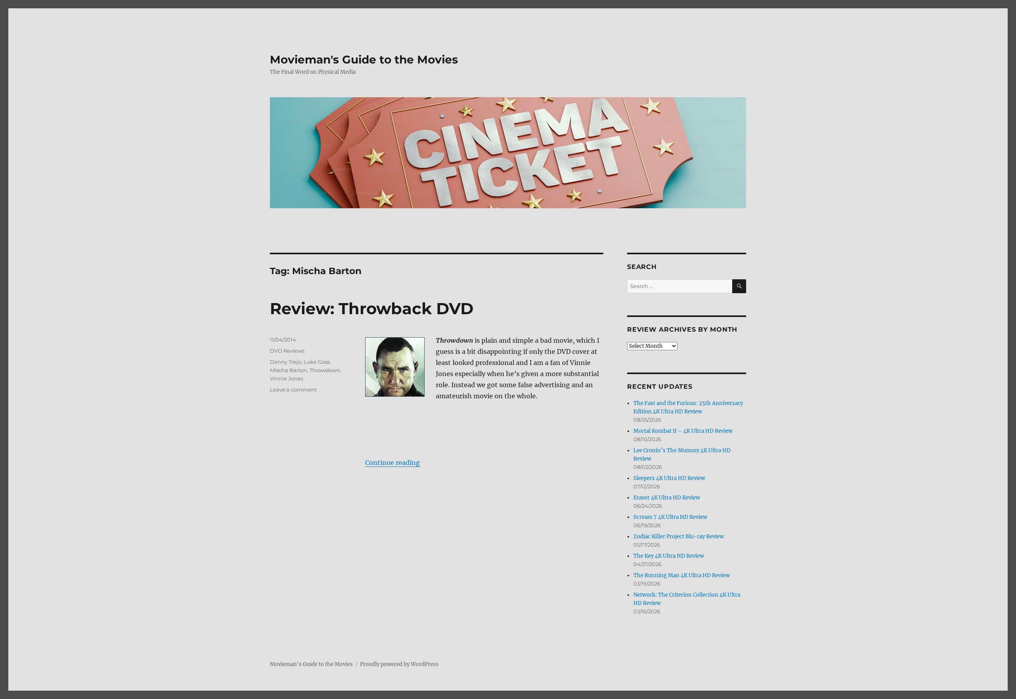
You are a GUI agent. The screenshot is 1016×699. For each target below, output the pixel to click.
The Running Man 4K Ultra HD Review (681, 575)
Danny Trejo (285, 362)
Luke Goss (317, 362)
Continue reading (392, 463)
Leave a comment (293, 389)
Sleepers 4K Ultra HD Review (669, 478)
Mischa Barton (288, 370)
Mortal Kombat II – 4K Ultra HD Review (683, 431)
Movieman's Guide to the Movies (364, 59)
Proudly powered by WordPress (399, 664)
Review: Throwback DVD (371, 308)
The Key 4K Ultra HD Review (668, 556)
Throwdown (325, 370)
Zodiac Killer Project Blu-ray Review (678, 536)
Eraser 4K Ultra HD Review (666, 497)
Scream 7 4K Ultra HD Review (670, 517)
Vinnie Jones (286, 378)
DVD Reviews (287, 351)
